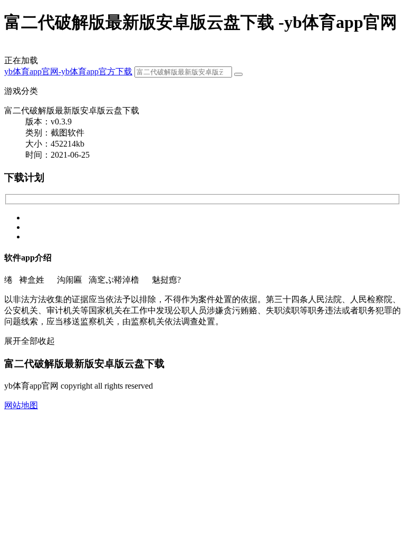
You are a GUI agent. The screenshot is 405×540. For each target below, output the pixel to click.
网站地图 (21, 405)
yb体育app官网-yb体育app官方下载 (68, 71)
